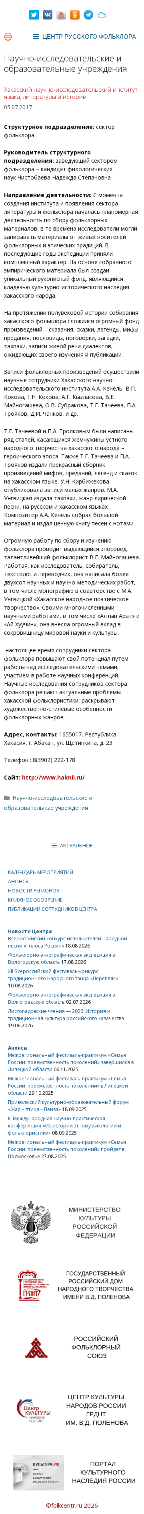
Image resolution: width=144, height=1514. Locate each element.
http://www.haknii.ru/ (53, 777)
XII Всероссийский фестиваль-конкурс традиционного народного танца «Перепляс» (63, 975)
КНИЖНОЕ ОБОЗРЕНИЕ (35, 899)
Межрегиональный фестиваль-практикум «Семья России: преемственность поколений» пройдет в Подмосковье (67, 1149)
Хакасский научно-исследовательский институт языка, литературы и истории (71, 93)
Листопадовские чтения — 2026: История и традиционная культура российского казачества (66, 1015)
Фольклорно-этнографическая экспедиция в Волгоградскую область (61, 998)
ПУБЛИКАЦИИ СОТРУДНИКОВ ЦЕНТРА (52, 909)
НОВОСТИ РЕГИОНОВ (34, 890)
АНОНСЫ (19, 881)
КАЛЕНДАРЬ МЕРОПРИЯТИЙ (40, 872)
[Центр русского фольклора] (8, 37)
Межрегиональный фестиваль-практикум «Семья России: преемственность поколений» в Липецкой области (68, 1085)
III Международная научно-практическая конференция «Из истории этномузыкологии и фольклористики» (64, 1125)
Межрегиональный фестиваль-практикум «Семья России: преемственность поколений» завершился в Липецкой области (71, 1062)
